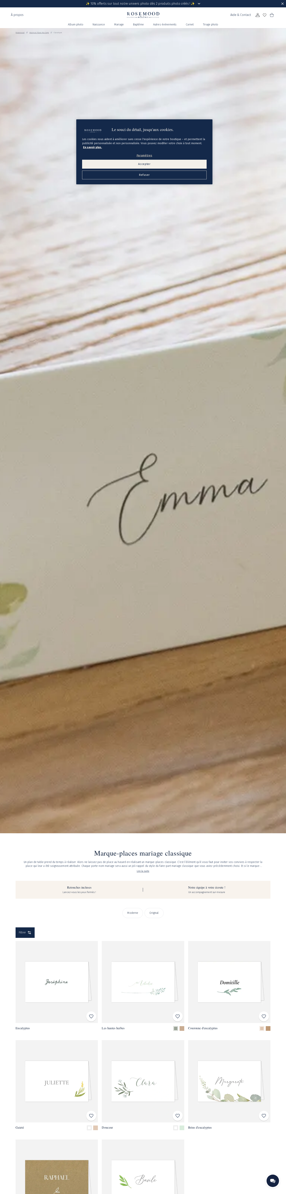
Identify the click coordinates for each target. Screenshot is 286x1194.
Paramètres (144, 155)
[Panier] (271, 15)
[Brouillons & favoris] (264, 15)
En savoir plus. (92, 147)
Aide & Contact (240, 15)
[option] (175, 1028)
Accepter (144, 164)
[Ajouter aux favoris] (91, 1016)
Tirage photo (210, 24)
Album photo (75, 24)
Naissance (99, 24)
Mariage (119, 24)
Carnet (190, 24)
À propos (17, 15)
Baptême (138, 24)
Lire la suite (143, 871)
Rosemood (20, 32)
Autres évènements (164, 24)
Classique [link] (58, 32)
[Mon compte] (257, 15)
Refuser (144, 175)
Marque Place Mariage (39, 32)
